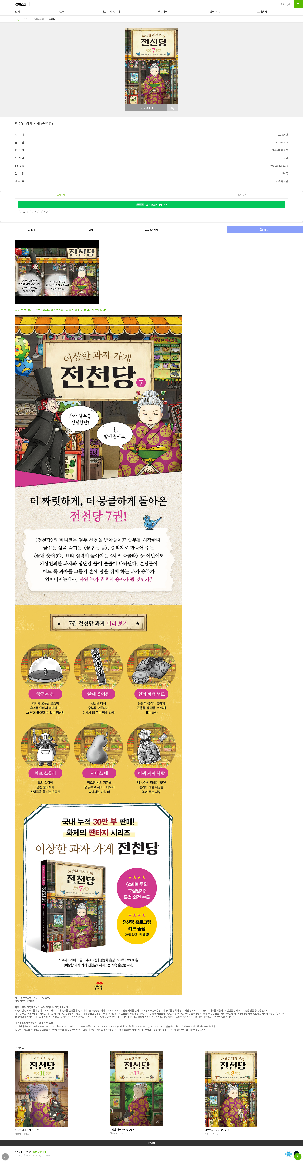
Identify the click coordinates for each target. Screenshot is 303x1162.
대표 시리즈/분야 (111, 11)
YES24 (22, 212)
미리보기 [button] (148, 108)
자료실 (60, 11)
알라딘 (46, 212)
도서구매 (61, 194)
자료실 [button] (267, 230)
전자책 (151, 194)
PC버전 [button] (151, 1143)
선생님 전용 (213, 11)
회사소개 (18, 1151)
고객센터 (262, 11)
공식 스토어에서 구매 (152, 204)
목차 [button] (91, 230)
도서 (17, 11)
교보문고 (34, 212)
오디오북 (242, 194)
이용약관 (27, 1151)
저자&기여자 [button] (151, 230)
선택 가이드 (163, 11)
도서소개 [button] (30, 230)
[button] (282, 4)
